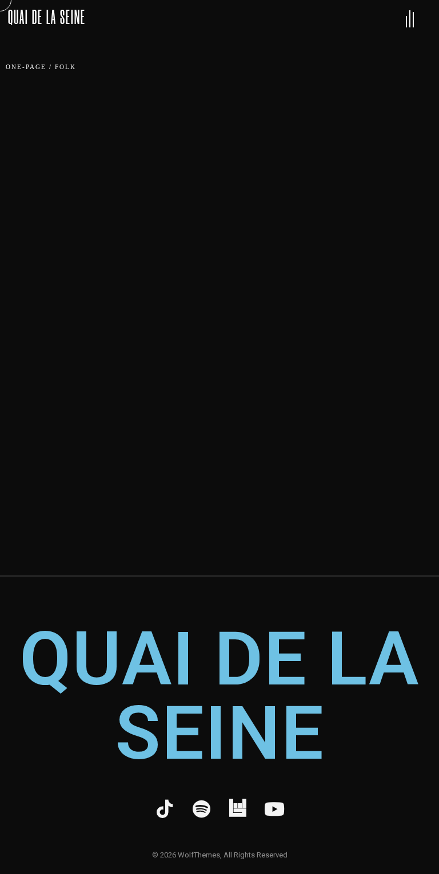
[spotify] (201, 809)
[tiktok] (164, 809)
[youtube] (274, 809)
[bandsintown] (238, 809)
